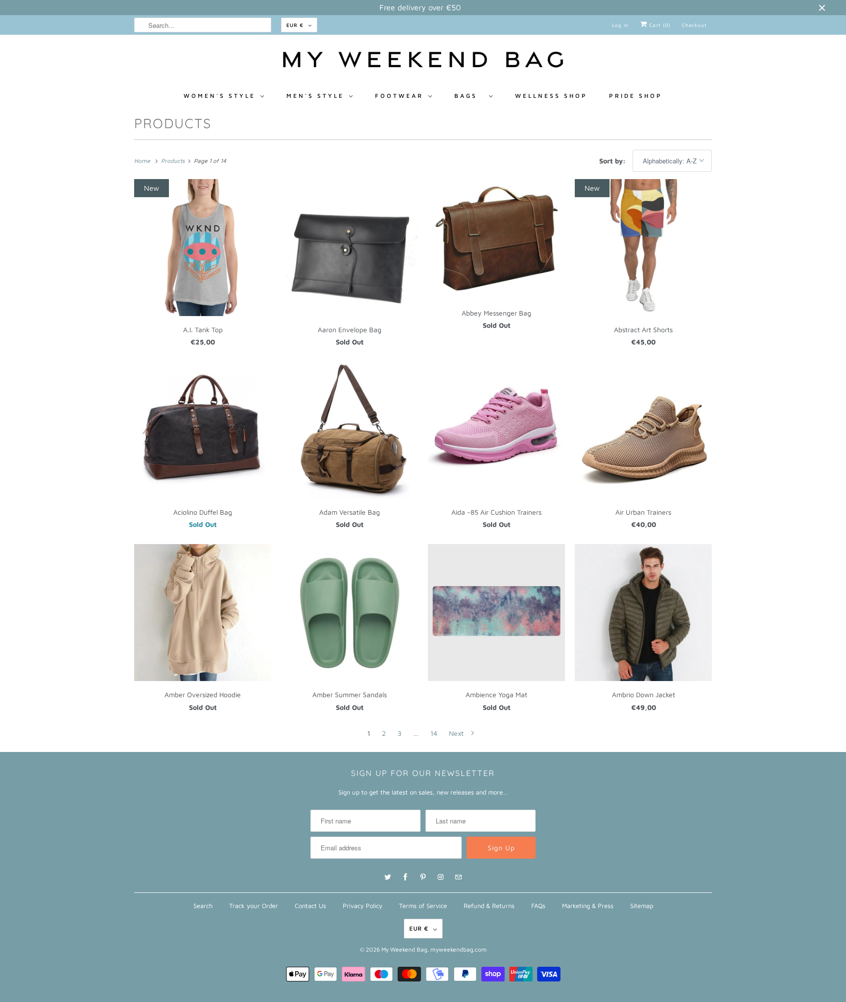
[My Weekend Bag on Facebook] (405, 877)
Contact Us (310, 906)
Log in (620, 25)
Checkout (694, 25)
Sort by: (613, 161)
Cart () (658, 25)
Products (173, 123)
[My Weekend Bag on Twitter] (387, 877)
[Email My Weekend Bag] (458, 877)
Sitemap (641, 906)
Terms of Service (423, 906)
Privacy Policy (362, 906)
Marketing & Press (587, 906)
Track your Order (253, 906)
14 (433, 733)
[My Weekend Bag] (423, 62)
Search (202, 906)
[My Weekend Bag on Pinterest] (423, 877)
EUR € (295, 25)
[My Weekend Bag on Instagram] (440, 877)
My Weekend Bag (404, 949)
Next (457, 733)
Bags (469, 95)
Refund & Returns (489, 906)
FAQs (538, 906)
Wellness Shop (551, 95)
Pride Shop (635, 95)
